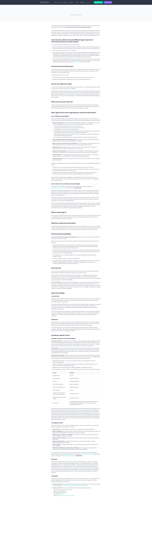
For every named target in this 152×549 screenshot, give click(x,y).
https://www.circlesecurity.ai (87, 454)
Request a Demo (98, 2)
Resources (82, 2)
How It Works (65, 2)
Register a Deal (108, 2)
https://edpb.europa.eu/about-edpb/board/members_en (74, 485)
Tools (77, 2)
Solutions (71, 2)
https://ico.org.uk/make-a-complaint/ (66, 495)
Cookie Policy (77, 61)
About (88, 2)
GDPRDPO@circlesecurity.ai (57, 188)
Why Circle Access (57, 2)
